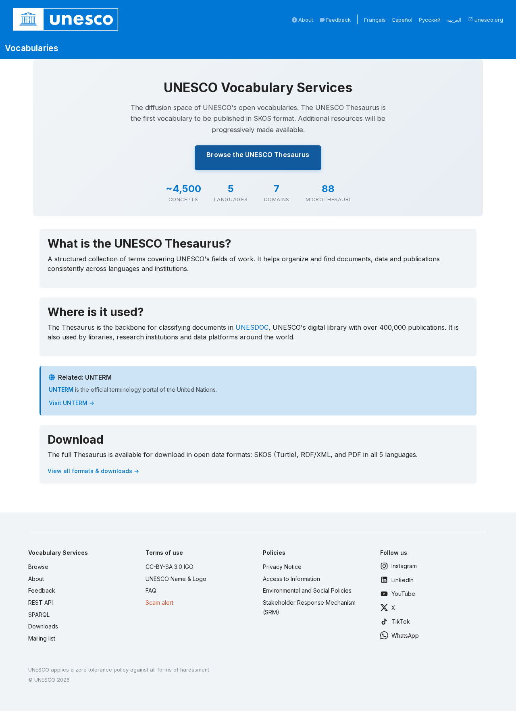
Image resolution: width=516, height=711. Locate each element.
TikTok (400, 621)
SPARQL (39, 614)
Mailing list (41, 638)
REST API (40, 602)
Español (402, 20)
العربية (454, 20)
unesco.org (485, 20)
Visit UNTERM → (71, 402)
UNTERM (61, 389)
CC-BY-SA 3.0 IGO (170, 566)
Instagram (404, 565)
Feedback (338, 20)
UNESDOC (251, 327)
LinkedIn (402, 580)
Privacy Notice (282, 566)
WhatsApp (405, 635)
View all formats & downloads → (93, 470)
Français (375, 20)
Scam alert (159, 602)
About (305, 20)
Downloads (43, 626)
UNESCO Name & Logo (176, 578)
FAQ (151, 590)
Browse (38, 566)
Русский (430, 20)
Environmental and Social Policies (307, 590)
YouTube (403, 593)
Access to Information (291, 578)
